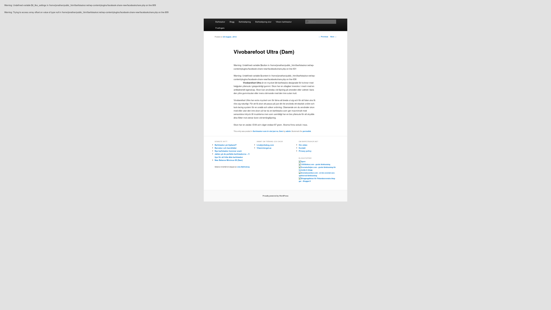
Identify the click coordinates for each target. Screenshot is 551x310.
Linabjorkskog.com (265, 145)
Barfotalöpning (245, 21)
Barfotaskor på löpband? (226, 145)
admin (288, 131)
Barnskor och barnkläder (226, 148)
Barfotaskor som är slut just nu (265, 131)
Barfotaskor (220, 21)
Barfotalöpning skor (263, 21)
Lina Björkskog (243, 166)
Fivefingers (220, 28)
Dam (281, 131)
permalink (307, 131)
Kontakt (302, 148)
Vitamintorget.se (264, 148)
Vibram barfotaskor (284, 21)
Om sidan (303, 145)
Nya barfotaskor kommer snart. (228, 151)
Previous (323, 36)
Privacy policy (305, 151)
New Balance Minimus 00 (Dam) (229, 160)
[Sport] (302, 161)
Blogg (232, 21)
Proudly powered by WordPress (275, 195)
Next (333, 36)
